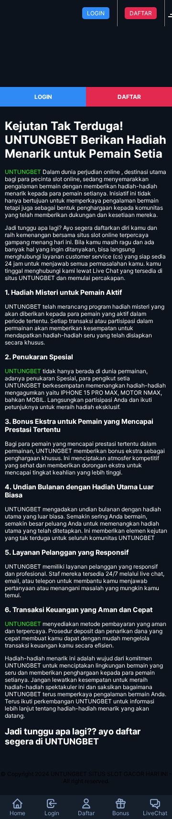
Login (51, 813)
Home (17, 813)
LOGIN (96, 13)
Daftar (86, 813)
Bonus (120, 813)
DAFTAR (140, 13)
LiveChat (155, 813)
